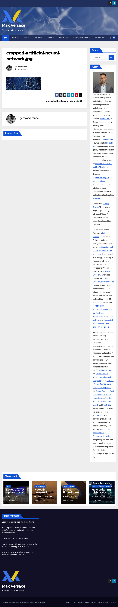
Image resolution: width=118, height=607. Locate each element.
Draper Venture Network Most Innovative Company (103, 377)
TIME (97, 306)
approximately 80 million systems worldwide (101, 181)
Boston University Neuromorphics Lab (103, 281)
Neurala (38, 38)
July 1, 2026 (13, 496)
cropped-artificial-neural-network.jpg (63, 101)
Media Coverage (81, 38)
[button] (110, 38)
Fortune (104, 310)
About (15, 38)
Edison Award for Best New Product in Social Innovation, (103, 394)
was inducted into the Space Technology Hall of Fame (103, 432)
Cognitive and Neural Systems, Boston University (103, 250)
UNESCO (106, 405)
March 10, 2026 (100, 496)
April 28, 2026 (43, 496)
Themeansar (41, 602)
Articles (63, 38)
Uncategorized (40, 486)
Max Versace (13, 25)
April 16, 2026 (71, 496)
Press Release (105, 486)
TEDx (26, 38)
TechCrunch (103, 316)
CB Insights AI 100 (103, 370)
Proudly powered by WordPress (12, 602)
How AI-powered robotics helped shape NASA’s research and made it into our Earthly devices (18, 530)
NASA (99, 415)
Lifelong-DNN (107, 139)
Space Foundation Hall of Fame (71, 492)
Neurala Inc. (105, 119)
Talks (51, 38)
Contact (99, 38)
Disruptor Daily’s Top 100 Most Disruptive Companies (103, 384)
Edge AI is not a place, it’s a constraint (15, 492)
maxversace (22, 66)
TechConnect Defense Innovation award (103, 401)
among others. (104, 327)
